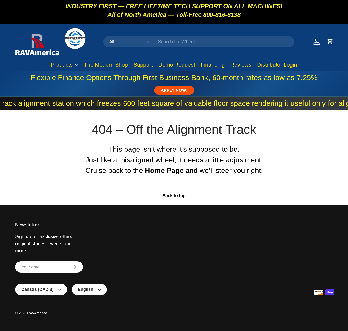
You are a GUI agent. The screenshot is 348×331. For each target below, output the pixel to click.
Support (143, 65)
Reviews (240, 65)
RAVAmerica (37, 313)
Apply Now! (174, 90)
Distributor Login (277, 65)
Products (62, 65)
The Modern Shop (106, 65)
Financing (213, 65)
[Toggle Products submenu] (76, 65)
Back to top (174, 195)
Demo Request (176, 65)
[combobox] (198, 41)
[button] (330, 41)
